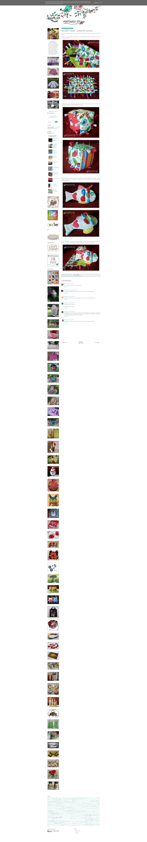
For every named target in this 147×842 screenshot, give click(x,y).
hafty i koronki (81, 804)
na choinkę (63, 810)
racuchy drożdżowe (96, 816)
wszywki (58, 824)
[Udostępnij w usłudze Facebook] (77, 274)
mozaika (59, 810)
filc (97, 803)
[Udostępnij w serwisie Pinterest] (79, 274)
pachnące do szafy (82, 811)
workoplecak (49, 824)
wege (48, 823)
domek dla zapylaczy (78, 802)
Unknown (65, 296)
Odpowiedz (66, 286)
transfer (58, 822)
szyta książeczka (59, 821)
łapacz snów (94, 808)
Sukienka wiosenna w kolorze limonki (55, 190)
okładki (66, 811)
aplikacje (53, 797)
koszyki (48, 807)
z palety (69, 824)
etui (74, 803)
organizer (71, 811)
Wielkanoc (56, 823)
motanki (56, 810)
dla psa (61, 802)
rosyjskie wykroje (87, 817)
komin (66, 806)
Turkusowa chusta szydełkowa (55, 156)
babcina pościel (59, 797)
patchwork (50, 812)
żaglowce (98, 825)
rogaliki (71, 817)
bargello (64, 797)
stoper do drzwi (77, 818)
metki (83, 809)
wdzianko (97, 822)
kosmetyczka (92, 806)
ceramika (56, 799)
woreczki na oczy (95, 823)
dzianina (60, 803)
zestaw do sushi (66, 825)
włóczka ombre (74, 823)
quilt (91, 816)
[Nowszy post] (65, 344)
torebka (53, 822)
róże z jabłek (93, 817)
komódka (82, 806)
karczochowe (80, 805)
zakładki (50, 825)
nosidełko (88, 810)
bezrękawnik (87, 797)
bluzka (61, 798)
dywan (56, 803)
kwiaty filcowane (86, 807)
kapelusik (71, 805)
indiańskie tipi (90, 804)
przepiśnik (53, 816)
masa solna (66, 809)
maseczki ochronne (72, 809)
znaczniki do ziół (83, 825)
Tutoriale (76, 832)
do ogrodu (72, 802)
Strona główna (77, 830)
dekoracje (98, 801)
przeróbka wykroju (62, 816)
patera (55, 812)
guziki (77, 804)
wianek (52, 823)
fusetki (61, 804)
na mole (74, 810)
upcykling (72, 822)
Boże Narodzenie (73, 798)
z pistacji (77, 824)
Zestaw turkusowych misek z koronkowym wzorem (55, 152)
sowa (68, 818)
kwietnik (97, 807)
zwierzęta (91, 825)
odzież (50, 811)
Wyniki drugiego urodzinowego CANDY (55, 173)
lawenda (55, 808)
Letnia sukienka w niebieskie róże (56, 167)
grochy (71, 804)
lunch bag (88, 808)
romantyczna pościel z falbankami (77, 817)
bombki (66, 798)
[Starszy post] (97, 344)
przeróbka (57, 816)
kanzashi (67, 805)
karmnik (91, 805)
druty (49, 803)
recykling (49, 817)
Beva (65, 283)
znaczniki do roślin (77, 825)
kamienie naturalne (62, 805)
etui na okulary (78, 803)
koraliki (86, 806)
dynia (53, 803)
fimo (57, 804)
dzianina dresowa (66, 803)
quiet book (86, 816)
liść (85, 808)
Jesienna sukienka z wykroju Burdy (55, 185)
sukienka (82, 818)
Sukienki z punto (56, 178)
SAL (97, 817)
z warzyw (81, 824)
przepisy (48, 816)
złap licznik (72, 825)
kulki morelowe (78, 807)
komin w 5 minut (78, 806)
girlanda (67, 804)
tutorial (61, 822)
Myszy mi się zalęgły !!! (55, 162)
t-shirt (77, 821)
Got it (101, 2)
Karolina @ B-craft (67, 290)
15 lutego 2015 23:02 (69, 319)
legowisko (77, 808)
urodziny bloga (77, 822)
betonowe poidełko (69, 797)
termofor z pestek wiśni (90, 821)
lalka (48, 808)
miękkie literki (87, 809)
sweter (94, 818)
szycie (73, 276)
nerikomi (83, 810)
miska (48, 810)
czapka (72, 801)
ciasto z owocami (52, 801)
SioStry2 (65, 311)
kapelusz (75, 805)
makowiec (56, 809)
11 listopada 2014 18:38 (71, 302)
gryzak (74, 804)
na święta (79, 810)
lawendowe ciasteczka (62, 808)
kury (82, 807)
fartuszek (90, 803)
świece (70, 821)
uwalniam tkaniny (83, 822)
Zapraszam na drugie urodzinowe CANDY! (55, 140)
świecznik (74, 821)
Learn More (96, 2)
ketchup (48, 806)
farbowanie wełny (85, 803)
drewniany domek (92, 802)
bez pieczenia (75, 797)
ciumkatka (67, 276)
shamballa (48, 818)
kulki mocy (73, 807)
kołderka (61, 806)
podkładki (53, 813)
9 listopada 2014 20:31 (71, 296)
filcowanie (49, 804)
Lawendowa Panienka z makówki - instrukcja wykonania (55, 146)
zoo (87, 825)
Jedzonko (77, 833)
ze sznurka (60, 825)
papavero (94, 811)
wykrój (66, 824)
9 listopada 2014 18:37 (74, 290)
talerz (84, 821)
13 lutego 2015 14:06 (70, 311)
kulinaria (67, 807)
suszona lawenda (89, 818)
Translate (55, 128)
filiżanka (54, 804)
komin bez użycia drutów (71, 806)
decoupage (92, 801)
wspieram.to (54, 824)
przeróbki (68, 816)
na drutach (69, 810)
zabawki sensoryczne (78, 276)
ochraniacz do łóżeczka (96, 810)
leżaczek (82, 808)
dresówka (87, 802)
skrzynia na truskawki (63, 818)
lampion (52, 808)
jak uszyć (50, 805)
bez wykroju (81, 797)
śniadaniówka (66, 821)
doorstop (84, 802)
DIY (50, 802)
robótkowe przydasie (65, 817)
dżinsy (71, 803)
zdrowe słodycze (54, 825)
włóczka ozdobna (80, 823)
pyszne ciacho (81, 816)
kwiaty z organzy (92, 807)
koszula (97, 806)
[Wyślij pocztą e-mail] (73, 274)
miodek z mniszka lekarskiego (94, 809)
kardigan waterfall (86, 805)
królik (54, 807)
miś (52, 810)
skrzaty (57, 818)
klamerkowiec (53, 806)
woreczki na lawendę (88, 823)
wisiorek (69, 823)
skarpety (53, 818)
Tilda (96, 821)
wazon (94, 822)
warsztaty (89, 822)
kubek (63, 807)
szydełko (51, 821)
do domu (66, 802)
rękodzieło (56, 817)
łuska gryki (52, 809)
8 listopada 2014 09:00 (70, 283)
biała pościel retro (93, 797)
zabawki (85, 824)
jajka (99, 804)
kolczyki (57, 806)
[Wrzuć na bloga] (75, 274)
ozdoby (75, 811)
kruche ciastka (59, 807)
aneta (65, 319)
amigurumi (49, 797)
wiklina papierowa (63, 823)
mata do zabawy (79, 809)
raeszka (65, 302)
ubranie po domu (67, 822)
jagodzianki (95, 804)
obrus (91, 810)
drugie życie (98, 802)
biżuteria (98, 797)
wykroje (62, 824)
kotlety (52, 807)
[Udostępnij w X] (76, 274)
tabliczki (81, 821)
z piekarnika (73, 824)
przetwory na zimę (73, 816)
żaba (95, 825)
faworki (94, 803)
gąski (64, 804)
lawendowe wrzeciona (71, 808)
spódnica (71, 818)
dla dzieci (70, 276)
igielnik (86, 804)
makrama (61, 809)
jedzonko (55, 805)
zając (99, 824)
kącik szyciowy (95, 805)
